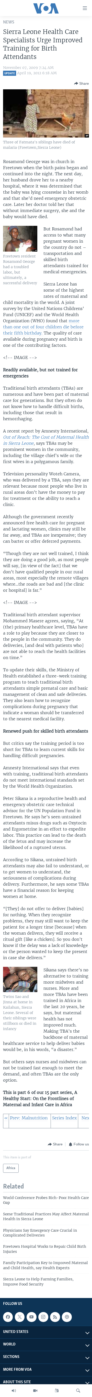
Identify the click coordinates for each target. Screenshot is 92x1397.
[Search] (78, 1390)
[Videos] (35, 1390)
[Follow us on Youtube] (31, 1317)
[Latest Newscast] (13, 1390)
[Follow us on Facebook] (8, 1317)
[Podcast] (67, 1317)
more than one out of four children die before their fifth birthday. (43, 327)
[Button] (81, 83)
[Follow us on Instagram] (43, 1317)
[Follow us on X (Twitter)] (20, 1317)
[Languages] (56, 1390)
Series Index (64, 1117)
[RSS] (55, 1317)
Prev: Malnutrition (29, 1117)
